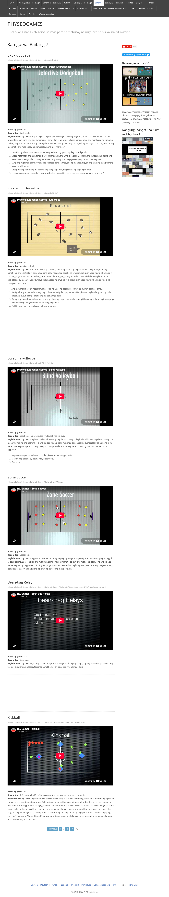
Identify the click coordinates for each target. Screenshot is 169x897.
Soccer (22, 14)
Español (65, 884)
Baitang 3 (57, 3)
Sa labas (12, 14)
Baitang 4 (67, 3)
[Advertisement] (61, 333)
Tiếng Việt (132, 884)
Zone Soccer (17, 477)
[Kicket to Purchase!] (137, 157)
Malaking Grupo (83, 8)
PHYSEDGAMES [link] (25, 23)
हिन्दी (114, 884)
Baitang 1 (36, 3)
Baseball (119, 3)
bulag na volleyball (22, 358)
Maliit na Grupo (99, 8)
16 (72, 828)
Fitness (151, 3)
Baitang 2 (47, 3)
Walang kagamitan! (47, 14)
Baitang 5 (78, 3)
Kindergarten (24, 3)
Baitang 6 (88, 3)
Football (12, 8)
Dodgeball (140, 3)
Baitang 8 (109, 3)
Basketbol (129, 3)
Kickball (14, 717)
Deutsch (44, 884)
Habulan (51, 8)
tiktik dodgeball (20, 55)
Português (86, 884)
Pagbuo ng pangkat (147, 8)
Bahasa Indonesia (102, 884)
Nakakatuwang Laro (66, 8)
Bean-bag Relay (20, 582)
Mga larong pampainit (117, 8)
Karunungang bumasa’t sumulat (32, 8)
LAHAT (12, 3)
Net (133, 8)
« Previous (52, 828)
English (34, 884)
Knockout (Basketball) (25, 188)
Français (55, 884)
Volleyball (32, 14)
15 (67, 828)
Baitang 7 (99, 3)
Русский (75, 884)
